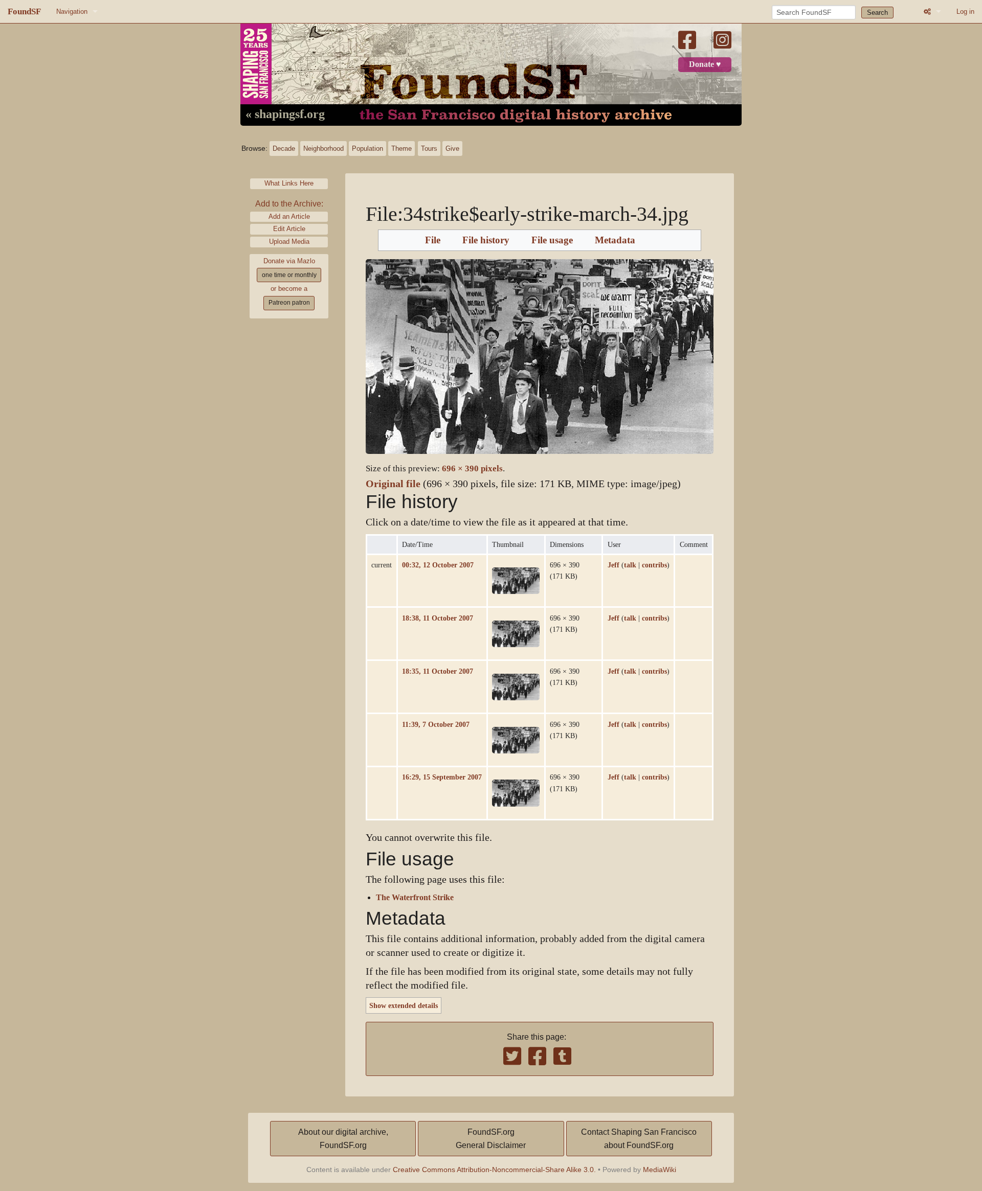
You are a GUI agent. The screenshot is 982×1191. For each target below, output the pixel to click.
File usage (552, 240)
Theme (401, 148)
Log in (965, 11)
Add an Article (289, 216)
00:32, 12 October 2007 (438, 565)
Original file (393, 484)
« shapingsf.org (285, 114)
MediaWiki (659, 1169)
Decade (284, 148)
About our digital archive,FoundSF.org (343, 1139)
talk (630, 565)
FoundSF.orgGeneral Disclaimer (491, 1139)
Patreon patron (289, 303)
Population (367, 148)
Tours (429, 148)
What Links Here (289, 183)
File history (485, 240)
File (432, 240)
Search (877, 12)
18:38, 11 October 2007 (437, 618)
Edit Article (289, 229)
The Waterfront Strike (415, 897)
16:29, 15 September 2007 (442, 777)
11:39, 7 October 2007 (436, 724)
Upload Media (289, 241)
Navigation (71, 11)
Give (452, 148)
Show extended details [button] (403, 1005)
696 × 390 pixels (472, 468)
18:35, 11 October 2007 (437, 671)
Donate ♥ (705, 64)
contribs (654, 565)
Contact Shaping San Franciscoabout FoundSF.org (639, 1139)
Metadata (615, 240)
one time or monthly (289, 275)
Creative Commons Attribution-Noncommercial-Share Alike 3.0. (494, 1169)
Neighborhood (323, 148)
